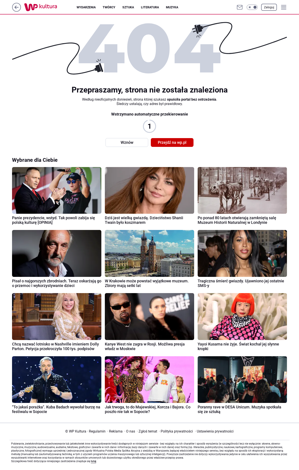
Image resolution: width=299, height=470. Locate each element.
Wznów (127, 142)
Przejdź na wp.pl (172, 142)
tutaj (93, 461)
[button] (252, 7)
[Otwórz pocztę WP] (239, 7)
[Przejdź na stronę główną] (16, 10)
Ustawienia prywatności (214, 431)
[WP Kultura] (50, 7)
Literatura (150, 7)
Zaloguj (269, 7)
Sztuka (128, 7)
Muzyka (172, 7)
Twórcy (109, 7)
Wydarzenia (86, 7)
